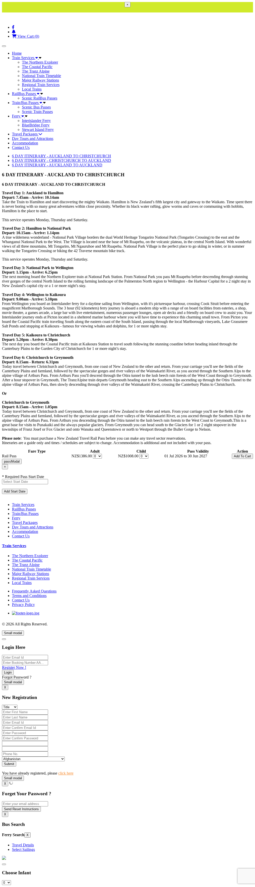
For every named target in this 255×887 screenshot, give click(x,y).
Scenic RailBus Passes (39, 98)
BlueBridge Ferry (36, 125)
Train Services (23, 58)
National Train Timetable (41, 76)
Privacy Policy (23, 604)
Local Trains (32, 89)
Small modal (13, 633)
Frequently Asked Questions (34, 591)
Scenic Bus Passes (36, 107)
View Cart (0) (27, 36)
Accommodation (25, 143)
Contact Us (21, 147)
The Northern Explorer (40, 62)
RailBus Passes (24, 94)
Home (17, 53)
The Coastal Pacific (37, 67)
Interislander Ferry (36, 120)
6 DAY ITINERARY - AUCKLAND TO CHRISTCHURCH (61, 156)
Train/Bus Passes (26, 102)
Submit (9, 764)
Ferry (16, 116)
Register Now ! (14, 667)
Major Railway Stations (40, 80)
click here (65, 773)
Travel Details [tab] (23, 845)
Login (8, 672)
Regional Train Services (41, 85)
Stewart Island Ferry (38, 129)
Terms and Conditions (29, 595)
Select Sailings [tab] (23, 849)
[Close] (4, 639)
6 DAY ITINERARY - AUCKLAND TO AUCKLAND (57, 165)
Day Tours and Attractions (32, 138)
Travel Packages (25, 134)
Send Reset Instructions (21, 809)
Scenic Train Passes (37, 111)
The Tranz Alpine (36, 71)
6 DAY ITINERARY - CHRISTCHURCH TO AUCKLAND (61, 160)
